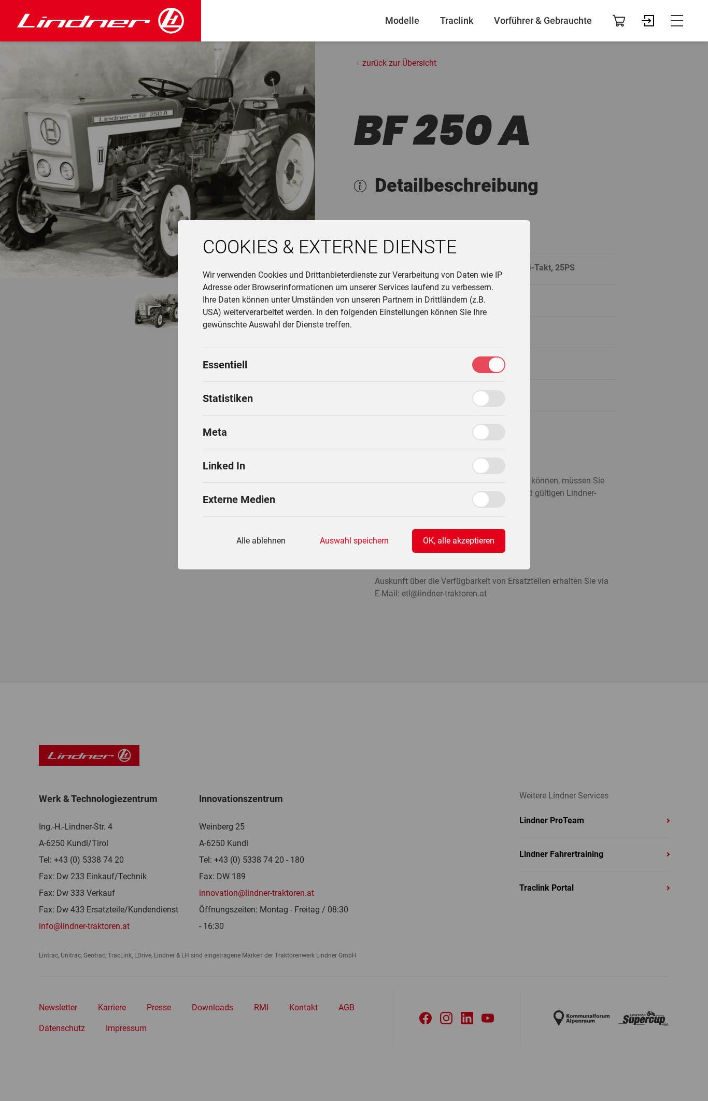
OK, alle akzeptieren (458, 541)
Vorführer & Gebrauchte (543, 20)
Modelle (402, 20)
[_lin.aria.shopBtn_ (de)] (619, 21)
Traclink (456, 20)
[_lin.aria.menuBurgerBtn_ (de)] (677, 21)
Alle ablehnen (261, 541)
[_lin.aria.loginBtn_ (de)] (648, 21)
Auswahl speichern (354, 541)
